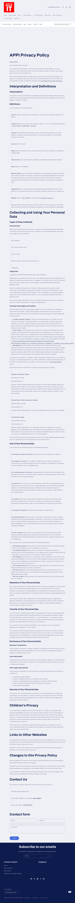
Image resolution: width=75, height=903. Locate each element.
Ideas (24, 24)
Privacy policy (35, 897)
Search (6, 865)
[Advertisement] (37, 41)
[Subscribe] (49, 856)
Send (14, 838)
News (40, 24)
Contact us (43, 862)
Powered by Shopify (18, 897)
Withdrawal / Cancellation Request (13, 873)
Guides (29, 24)
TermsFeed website (55, 362)
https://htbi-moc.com (47, 198)
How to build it (11, 897)
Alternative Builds (17, 24)
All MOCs (35, 24)
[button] (19, 15)
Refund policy (7, 870)
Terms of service (8, 868)
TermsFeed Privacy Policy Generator (51, 81)
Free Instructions (6, 24)
